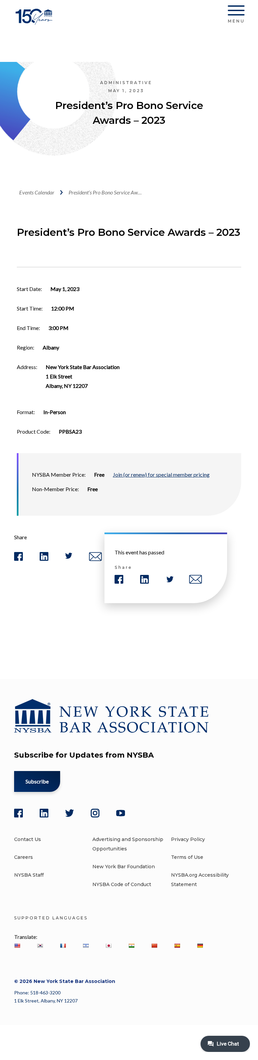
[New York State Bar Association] (35, 22)
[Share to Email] (95, 559)
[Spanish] (177, 945)
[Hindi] (131, 945)
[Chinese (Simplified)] (154, 945)
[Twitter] (69, 813)
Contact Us (27, 839)
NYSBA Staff (29, 875)
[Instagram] (95, 813)
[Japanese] (108, 945)
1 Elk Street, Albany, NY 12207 (46, 1000)
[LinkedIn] (44, 813)
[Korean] (40, 945)
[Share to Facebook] (18, 559)
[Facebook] (18, 813)
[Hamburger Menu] (236, 11)
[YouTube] (120, 813)
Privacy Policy (188, 839)
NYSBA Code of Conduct (121, 884)
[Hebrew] (86, 945)
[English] (17, 945)
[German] (200, 945)
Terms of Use (187, 857)
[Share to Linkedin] (44, 559)
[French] (63, 945)
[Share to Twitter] (68, 557)
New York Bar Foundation (123, 867)
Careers (23, 857)
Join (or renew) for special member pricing (161, 474)
